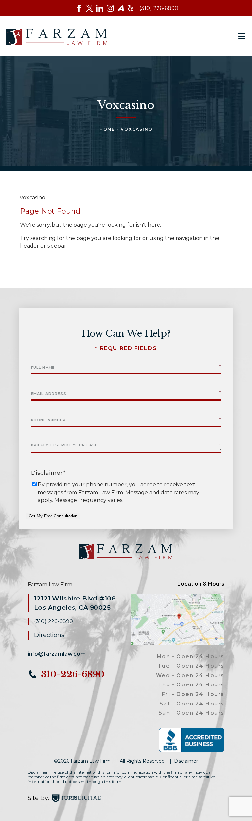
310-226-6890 (71, 674)
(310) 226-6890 (158, 8)
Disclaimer (186, 761)
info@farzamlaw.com (57, 654)
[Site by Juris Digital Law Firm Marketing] (76, 798)
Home (107, 129)
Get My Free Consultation (53, 516)
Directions (49, 635)
